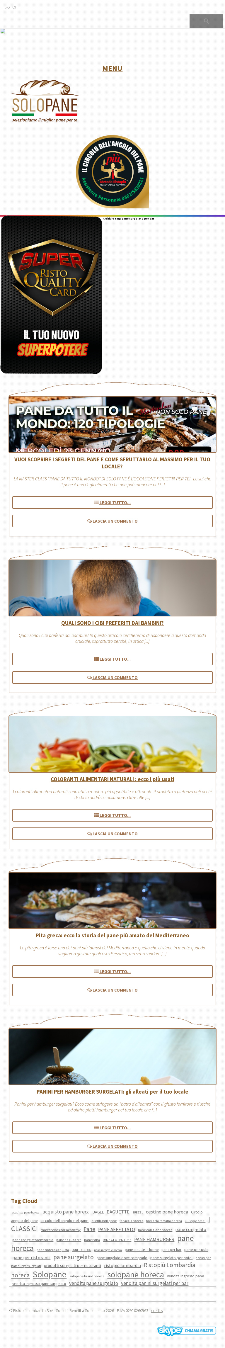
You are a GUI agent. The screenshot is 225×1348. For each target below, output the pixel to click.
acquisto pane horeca (66, 1211)
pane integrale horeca (108, 1250)
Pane (89, 1229)
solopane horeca (135, 1274)
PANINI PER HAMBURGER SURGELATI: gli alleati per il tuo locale (112, 1091)
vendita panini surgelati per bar (154, 1283)
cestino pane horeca (167, 1211)
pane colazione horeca (155, 1230)
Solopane (50, 1274)
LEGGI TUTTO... (115, 502)
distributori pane (104, 1220)
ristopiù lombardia (122, 1265)
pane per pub (196, 1249)
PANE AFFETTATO (116, 1229)
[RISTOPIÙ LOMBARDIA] (112, 172)
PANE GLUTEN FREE (117, 1240)
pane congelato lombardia (32, 1239)
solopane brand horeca (86, 1276)
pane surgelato (73, 1257)
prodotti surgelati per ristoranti (72, 1265)
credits (157, 1310)
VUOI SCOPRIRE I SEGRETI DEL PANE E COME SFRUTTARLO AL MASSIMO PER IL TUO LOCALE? (112, 463)
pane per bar (171, 1249)
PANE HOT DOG (81, 1250)
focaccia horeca (131, 1221)
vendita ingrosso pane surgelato (39, 1283)
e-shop (11, 7)
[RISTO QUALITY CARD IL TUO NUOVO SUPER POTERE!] (51, 295)
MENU (112, 68)
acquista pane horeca (26, 1212)
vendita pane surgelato (93, 1283)
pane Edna (92, 1240)
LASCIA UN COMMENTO (115, 521)
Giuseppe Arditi (195, 1221)
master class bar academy (61, 1230)
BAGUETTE (118, 1212)
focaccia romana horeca (164, 1221)
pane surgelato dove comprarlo (122, 1257)
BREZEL (137, 1212)
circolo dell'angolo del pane (64, 1220)
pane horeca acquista (53, 1250)
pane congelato (190, 1229)
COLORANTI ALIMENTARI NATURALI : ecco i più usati (112, 779)
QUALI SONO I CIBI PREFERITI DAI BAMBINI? (112, 622)
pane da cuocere (68, 1240)
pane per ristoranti (31, 1257)
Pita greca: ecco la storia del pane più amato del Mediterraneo (112, 935)
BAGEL (98, 1212)
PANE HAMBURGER (154, 1239)
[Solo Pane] (45, 121)
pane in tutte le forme (141, 1249)
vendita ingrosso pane (185, 1276)
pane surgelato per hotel (171, 1257)
